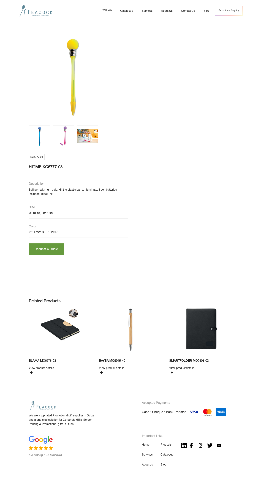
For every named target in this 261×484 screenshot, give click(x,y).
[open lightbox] (71, 77)
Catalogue (167, 454)
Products (166, 444)
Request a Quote (46, 249)
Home (145, 444)
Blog (163, 464)
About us (147, 464)
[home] (36, 10)
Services (147, 454)
